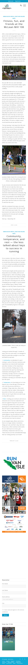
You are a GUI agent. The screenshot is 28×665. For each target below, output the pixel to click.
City (3, 603)
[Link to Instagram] (25, 659)
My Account (10, 1)
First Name (5, 583)
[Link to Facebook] (22, 659)
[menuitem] (11, 1)
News (14, 18)
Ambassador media (8, 16)
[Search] (20, 5)
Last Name (5, 590)
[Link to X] (20, 659)
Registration (17, 1)
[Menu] (24, 5)
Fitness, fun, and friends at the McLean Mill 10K (14, 24)
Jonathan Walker (20, 16)
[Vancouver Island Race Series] (11, 7)
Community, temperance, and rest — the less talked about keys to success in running (14, 244)
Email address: (6, 597)
